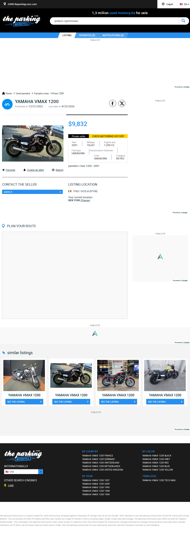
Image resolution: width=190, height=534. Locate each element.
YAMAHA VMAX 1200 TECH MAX (159, 480)
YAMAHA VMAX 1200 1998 (96, 490)
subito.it (8, 191)
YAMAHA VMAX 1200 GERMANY (98, 459)
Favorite (10, 170)
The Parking (23, 22)
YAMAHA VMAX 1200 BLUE (156, 466)
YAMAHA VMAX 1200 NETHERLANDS (101, 466)
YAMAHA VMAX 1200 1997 (96, 480)
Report (59, 170)
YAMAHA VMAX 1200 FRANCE (97, 455)
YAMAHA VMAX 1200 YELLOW (157, 469)
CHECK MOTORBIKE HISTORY (108, 136)
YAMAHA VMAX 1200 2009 (96, 483)
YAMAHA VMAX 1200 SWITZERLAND (100, 462)
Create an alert (35, 170)
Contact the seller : (20, 184)
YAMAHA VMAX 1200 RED (155, 462)
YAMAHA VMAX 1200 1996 (96, 494)
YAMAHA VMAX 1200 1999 (96, 487)
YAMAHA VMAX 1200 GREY (156, 459)
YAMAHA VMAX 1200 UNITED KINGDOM (102, 469)
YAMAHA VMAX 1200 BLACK (156, 455)
